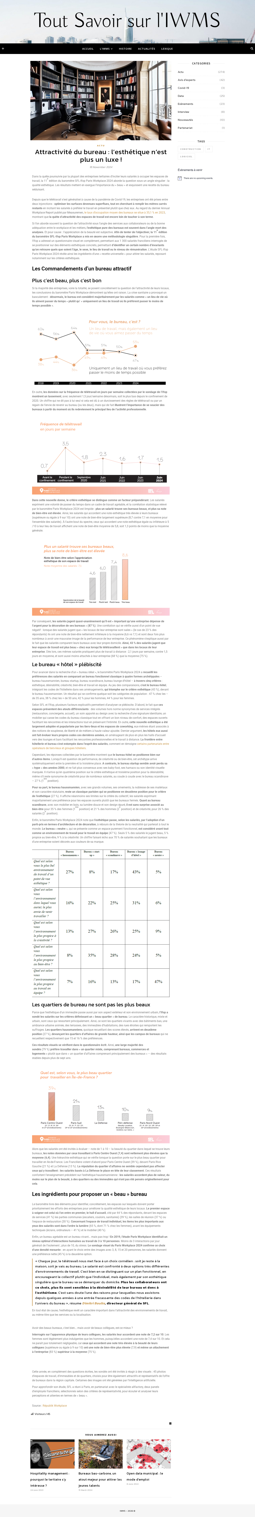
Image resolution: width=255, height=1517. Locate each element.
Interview (183, 112)
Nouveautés (185, 120)
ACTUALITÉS (146, 48)
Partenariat (185, 128)
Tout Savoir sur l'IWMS (127, 21)
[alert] (201, 178)
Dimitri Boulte (93, 1303)
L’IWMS (105, 48)
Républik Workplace (55, 1405)
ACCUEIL (88, 48)
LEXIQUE (167, 48)
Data (181, 96)
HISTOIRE (125, 48)
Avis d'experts (186, 80)
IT (208, 149)
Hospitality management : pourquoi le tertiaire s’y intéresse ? (49, 1479)
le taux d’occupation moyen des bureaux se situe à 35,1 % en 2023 (124, 212)
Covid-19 (183, 88)
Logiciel (186, 156)
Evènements (185, 104)
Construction (190, 149)
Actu (101, 145)
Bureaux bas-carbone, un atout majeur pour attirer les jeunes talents (100, 1479)
